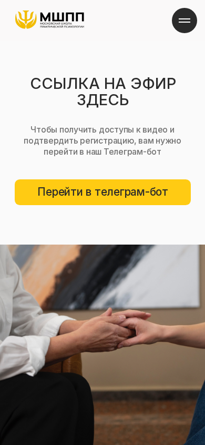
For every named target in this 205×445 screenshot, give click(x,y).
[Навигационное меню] (184, 20)
